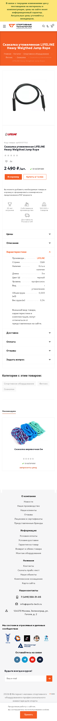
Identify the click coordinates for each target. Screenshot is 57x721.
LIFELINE (41, 258)
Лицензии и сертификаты (28, 518)
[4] (14, 156)
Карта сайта (28, 583)
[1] (5, 156)
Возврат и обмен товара (29, 548)
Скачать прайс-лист (29, 570)
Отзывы (28, 514)
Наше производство (28, 506)
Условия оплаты (28, 536)
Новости (28, 501)
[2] (8, 156)
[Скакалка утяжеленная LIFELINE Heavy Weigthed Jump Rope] (28, 92)
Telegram (25, 660)
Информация (28, 530)
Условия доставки (28, 540)
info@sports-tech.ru (31, 604)
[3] (11, 156)
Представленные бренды (28, 523)
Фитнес (43, 383)
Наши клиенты (29, 510)
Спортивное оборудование (19, 383)
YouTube (32, 660)
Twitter (40, 660)
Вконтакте (17, 660)
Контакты (28, 566)
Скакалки (9, 389)
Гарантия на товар (28, 544)
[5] (17, 156)
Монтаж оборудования (28, 553)
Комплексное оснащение (28, 578)
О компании (28, 496)
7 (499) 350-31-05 (31, 596)
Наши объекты (29, 574)
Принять (28, 714)
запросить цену (28, 467)
